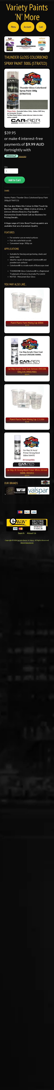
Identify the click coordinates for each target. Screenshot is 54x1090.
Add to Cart (14, 180)
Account (27, 27)
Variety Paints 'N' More (27, 12)
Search (21, 533)
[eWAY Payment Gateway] (27, 529)
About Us (31, 533)
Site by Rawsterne (27, 543)
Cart (41, 27)
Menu (13, 27)
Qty (6, 167)
